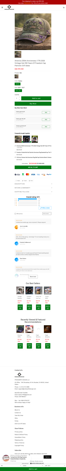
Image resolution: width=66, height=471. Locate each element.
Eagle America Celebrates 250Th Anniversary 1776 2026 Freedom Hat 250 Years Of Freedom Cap (29, 336)
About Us (17, 410)
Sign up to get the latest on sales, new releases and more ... (31, 453)
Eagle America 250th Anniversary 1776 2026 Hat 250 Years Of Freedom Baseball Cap (38, 336)
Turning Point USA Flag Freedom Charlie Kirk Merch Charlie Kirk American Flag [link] (18, 458)
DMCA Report (25, 463)
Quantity (17, 94)
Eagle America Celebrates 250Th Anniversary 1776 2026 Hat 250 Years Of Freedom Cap (47, 336)
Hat (21, 73)
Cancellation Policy (20, 437)
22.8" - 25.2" (21, 87)
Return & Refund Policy (21, 434)
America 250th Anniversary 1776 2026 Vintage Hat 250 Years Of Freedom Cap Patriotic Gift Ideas (41, 146)
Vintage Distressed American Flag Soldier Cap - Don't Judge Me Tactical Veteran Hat (20, 297)
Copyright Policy (19, 445)
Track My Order (19, 415)
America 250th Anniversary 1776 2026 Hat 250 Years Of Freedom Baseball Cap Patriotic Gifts (20, 336)
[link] (6, 458)
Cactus (20, 81)
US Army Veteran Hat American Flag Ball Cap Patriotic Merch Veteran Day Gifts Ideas (38, 157)
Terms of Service (19, 443)
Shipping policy (19, 440)
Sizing (16, 421)
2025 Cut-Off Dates (20, 423)
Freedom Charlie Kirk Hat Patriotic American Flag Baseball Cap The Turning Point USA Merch (40, 152)
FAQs (16, 418)
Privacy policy (19, 432)
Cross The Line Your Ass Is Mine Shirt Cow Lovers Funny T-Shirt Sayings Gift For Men (38, 297)
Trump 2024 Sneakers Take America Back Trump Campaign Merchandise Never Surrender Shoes (47, 297)
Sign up (47, 457)
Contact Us (18, 412)
